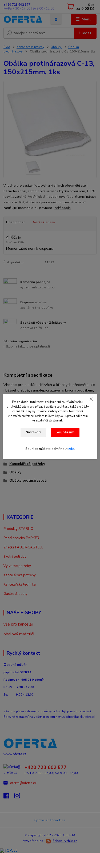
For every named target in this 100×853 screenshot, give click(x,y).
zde (71, 449)
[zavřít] (91, 399)
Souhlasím (64, 432)
